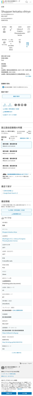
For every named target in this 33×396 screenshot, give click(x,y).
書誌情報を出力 (8, 111)
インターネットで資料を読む (8, 374)
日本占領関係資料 (18, 310)
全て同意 (24, 393)
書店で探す (16, 96)
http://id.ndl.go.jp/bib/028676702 (12, 342)
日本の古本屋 (8, 191)
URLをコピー (10, 105)
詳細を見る (27, 44)
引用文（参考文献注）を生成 (11, 109)
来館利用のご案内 (24, 138)
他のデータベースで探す (10, 115)
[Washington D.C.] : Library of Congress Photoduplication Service (13, 240)
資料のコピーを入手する (7, 376)
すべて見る (28, 76)
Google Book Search (10, 193)
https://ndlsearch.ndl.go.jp (10, 333)
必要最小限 (9, 393)
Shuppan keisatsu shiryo (9, 232)
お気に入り (5, 105)
